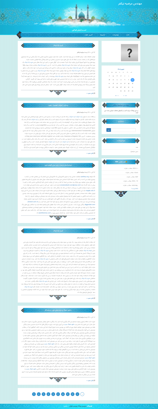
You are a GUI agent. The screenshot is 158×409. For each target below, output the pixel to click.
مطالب (130, 168)
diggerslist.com (90, 204)
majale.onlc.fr (90, 190)
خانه (127, 35)
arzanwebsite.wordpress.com (70, 185)
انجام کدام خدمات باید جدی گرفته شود (58, 165)
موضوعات (115, 35)
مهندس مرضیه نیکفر (130, 4)
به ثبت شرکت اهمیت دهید (58, 105)
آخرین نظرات (88, 35)
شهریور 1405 (121, 69)
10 (38, 394)
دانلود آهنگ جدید (90, 358)
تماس (65, 406)
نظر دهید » (89, 93)
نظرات (126, 168)
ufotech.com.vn (33, 202)
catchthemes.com (44, 213)
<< (126, 96)
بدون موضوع (134, 151)
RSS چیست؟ (134, 189)
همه (137, 147)
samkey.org (85, 177)
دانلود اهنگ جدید (69, 324)
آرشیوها (102, 35)
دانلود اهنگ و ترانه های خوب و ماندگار (58, 310)
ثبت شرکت (79, 117)
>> (116, 96)
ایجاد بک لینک (88, 250)
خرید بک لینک (58, 45)
